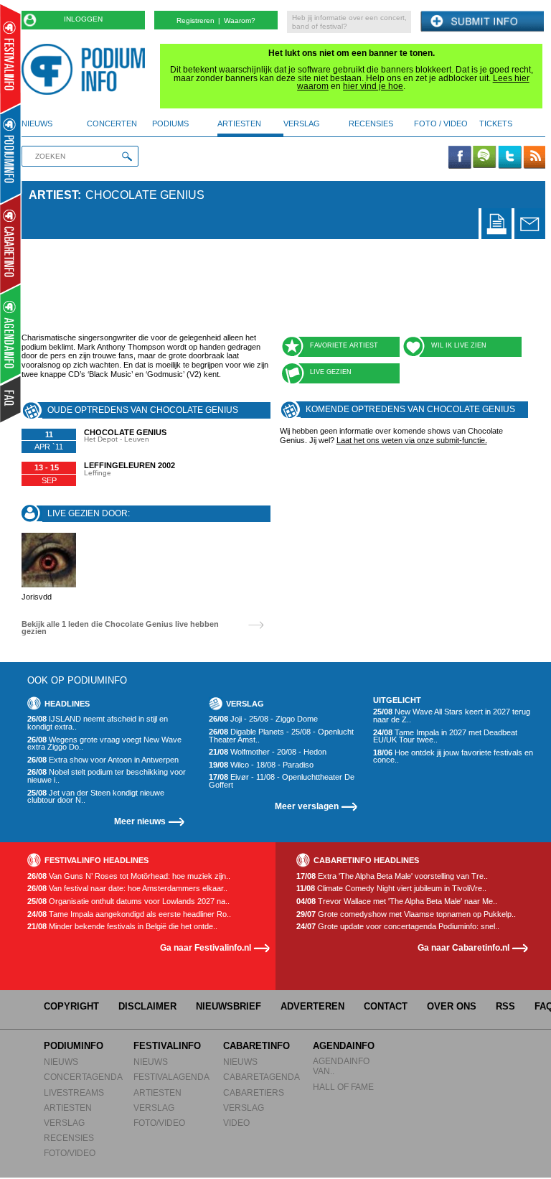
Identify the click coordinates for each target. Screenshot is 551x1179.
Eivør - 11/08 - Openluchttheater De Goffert (281, 780)
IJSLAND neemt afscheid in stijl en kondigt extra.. (97, 722)
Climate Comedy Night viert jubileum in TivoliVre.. (391, 889)
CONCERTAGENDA (83, 1076)
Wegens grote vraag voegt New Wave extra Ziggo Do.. (104, 743)
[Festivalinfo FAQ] (11, 399)
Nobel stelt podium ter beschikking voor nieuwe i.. (106, 775)
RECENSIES (69, 1137)
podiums (170, 123)
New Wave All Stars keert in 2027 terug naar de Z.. (451, 715)
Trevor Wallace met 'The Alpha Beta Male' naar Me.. (396, 901)
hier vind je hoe (373, 86)
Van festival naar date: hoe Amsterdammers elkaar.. (127, 889)
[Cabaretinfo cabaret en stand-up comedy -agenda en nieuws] (10, 243)
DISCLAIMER (147, 1006)
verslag (301, 123)
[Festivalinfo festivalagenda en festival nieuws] (10, 58)
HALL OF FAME (343, 1086)
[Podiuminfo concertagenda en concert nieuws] (11, 153)
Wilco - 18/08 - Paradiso (261, 765)
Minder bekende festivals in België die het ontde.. (122, 927)
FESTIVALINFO (167, 1045)
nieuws (37, 123)
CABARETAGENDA (261, 1076)
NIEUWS (61, 1061)
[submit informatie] (482, 22)
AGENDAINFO (344, 1045)
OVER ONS (451, 1006)
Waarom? (239, 20)
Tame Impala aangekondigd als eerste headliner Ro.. (129, 914)
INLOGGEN (83, 19)
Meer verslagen (307, 806)
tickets (495, 123)
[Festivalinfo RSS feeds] (534, 158)
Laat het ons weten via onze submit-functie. (411, 440)
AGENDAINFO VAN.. (341, 1066)
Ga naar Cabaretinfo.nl (463, 947)
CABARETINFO (256, 1045)
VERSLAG (64, 1122)
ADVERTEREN (312, 1006)
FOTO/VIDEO (69, 1152)
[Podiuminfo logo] (87, 69)
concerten (112, 123)
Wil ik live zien (458, 345)
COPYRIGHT (71, 1006)
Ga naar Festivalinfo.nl (205, 947)
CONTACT (386, 1006)
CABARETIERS (253, 1092)
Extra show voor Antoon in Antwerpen (103, 760)
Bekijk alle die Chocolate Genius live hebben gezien (120, 627)
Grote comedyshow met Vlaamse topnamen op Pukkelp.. (406, 914)
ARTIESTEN (68, 1107)
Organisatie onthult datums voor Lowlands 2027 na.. (128, 901)
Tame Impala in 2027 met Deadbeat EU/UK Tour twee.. (445, 736)
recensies (371, 123)
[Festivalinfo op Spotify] (484, 158)
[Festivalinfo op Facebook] (460, 158)
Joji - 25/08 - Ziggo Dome (263, 719)
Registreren (195, 20)
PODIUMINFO (73, 1045)
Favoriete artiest (344, 345)
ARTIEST (53, 195)
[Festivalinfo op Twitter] (509, 158)
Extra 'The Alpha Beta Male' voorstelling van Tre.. (392, 876)
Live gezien (331, 372)
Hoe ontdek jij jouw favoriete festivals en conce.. (453, 756)
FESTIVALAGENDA (171, 1076)
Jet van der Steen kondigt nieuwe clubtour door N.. (95, 796)
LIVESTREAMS (74, 1092)
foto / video (441, 123)
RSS (505, 1006)
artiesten (239, 123)
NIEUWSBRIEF (228, 1006)
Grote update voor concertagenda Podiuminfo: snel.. (397, 927)
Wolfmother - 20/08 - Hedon (267, 752)
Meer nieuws (140, 821)
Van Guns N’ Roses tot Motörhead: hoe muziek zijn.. (128, 876)
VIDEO (236, 1122)
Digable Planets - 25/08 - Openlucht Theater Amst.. (281, 735)
